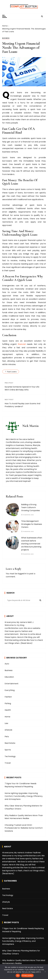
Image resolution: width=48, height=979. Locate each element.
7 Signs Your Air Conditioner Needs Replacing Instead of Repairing (20, 785)
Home (7, 716)
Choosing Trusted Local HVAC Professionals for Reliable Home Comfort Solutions (24, 828)
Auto (7, 663)
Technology (10, 756)
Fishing (8, 703)
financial (22, 344)
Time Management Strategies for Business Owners (31, 524)
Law (6, 723)
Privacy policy (27, 975)
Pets (7, 736)
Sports (8, 749)
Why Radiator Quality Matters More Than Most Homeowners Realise (24, 817)
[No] (45, 971)
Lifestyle (8, 730)
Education (9, 677)
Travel (8, 763)
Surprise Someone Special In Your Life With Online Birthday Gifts (22, 388)
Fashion (8, 696)
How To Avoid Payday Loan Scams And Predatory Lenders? (22, 405)
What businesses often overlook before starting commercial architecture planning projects (31, 543)
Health (8, 710)
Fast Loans (12, 371)
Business (5, 38)
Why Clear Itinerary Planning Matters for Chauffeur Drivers (23, 807)
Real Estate (10, 743)
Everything (10, 690)
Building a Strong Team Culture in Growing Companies (30, 507)
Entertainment (11, 683)
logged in (22, 573)
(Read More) (27, 643)
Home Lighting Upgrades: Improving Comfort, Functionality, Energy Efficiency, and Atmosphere (24, 796)
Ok (18, 975)
